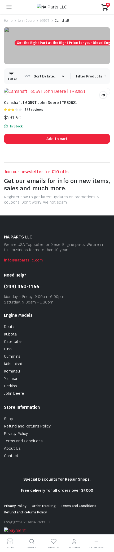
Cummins (12, 356)
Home (8, 21)
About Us (12, 448)
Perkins (10, 386)
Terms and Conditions (23, 441)
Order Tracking (44, 506)
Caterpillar (13, 341)
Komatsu (12, 371)
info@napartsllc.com (23, 260)
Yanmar (10, 378)
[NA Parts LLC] (56, 7)
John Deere (26, 21)
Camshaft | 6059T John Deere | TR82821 (40, 102)
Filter (12, 79)
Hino (8, 349)
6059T (45, 21)
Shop (8, 418)
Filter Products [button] (89, 76)
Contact (11, 455)
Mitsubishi (13, 363)
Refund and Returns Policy (27, 426)
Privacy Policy (16, 433)
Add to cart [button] (57, 138)
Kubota (10, 334)
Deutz (9, 326)
